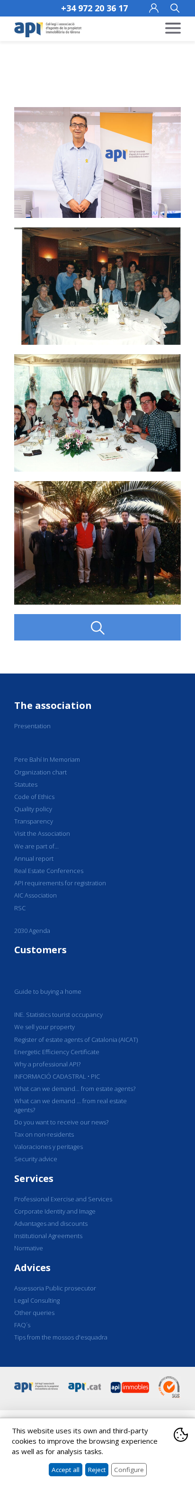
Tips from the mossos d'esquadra (60, 1337)
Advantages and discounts (51, 1223)
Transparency (33, 821)
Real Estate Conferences (48, 870)
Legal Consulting (37, 1300)
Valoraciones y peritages (48, 1146)
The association (53, 705)
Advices (32, 1267)
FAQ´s (22, 1325)
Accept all (66, 1469)
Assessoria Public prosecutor (55, 1288)
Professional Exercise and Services (63, 1199)
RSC (20, 908)
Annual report (33, 858)
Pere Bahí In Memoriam (47, 759)
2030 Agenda (32, 930)
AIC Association (35, 895)
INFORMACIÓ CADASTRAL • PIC (57, 1076)
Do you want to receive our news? (61, 1122)
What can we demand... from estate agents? (74, 1088)
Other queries (34, 1312)
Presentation (32, 726)
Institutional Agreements (48, 1235)
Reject (97, 1469)
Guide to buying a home (47, 991)
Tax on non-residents (44, 1134)
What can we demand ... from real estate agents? (70, 1105)
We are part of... (36, 846)
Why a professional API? (47, 1064)
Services (33, 1178)
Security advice (35, 1159)
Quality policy (33, 809)
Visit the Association (42, 833)
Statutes (25, 784)
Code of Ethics (34, 796)
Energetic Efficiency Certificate (56, 1052)
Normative (28, 1248)
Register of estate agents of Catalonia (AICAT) (76, 1039)
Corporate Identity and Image (55, 1211)
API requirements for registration (60, 883)
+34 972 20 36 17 (94, 8)
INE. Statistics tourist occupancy (58, 1014)
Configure (129, 1469)
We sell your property (44, 1027)
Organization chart (40, 772)
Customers (40, 949)
